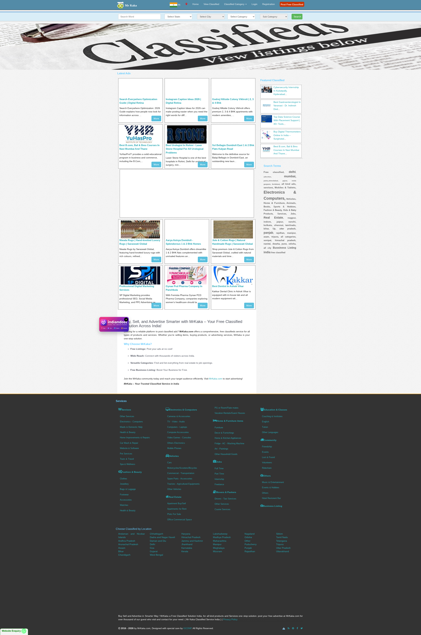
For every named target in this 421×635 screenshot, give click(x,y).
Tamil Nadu (282, 537)
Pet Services (126, 453)
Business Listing (272, 506)
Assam (121, 548)
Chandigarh (124, 554)
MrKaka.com (215, 378)
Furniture (219, 427)
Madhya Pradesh (222, 537)
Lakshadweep (220, 533)
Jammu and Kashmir (192, 541)
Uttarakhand (282, 551)
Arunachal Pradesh (128, 544)
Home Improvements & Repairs (135, 437)
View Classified (211, 4)
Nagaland (250, 533)
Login (254, 4)
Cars (169, 462)
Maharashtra (219, 541)
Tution (265, 427)
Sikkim (279, 533)
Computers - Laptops (177, 427)
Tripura (280, 544)
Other (247, 541)
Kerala (184, 551)
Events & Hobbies (270, 487)
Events (265, 452)
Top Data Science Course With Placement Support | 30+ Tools (286, 120)
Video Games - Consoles (179, 437)
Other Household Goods (226, 454)
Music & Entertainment (273, 482)
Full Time (219, 468)
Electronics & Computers (183, 409)
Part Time (219, 473)
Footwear (124, 494)
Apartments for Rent (176, 509)
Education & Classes (275, 409)
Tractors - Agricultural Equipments (183, 484)
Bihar (121, 551)
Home (195, 4)
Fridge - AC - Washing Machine (229, 443)
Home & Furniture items (230, 421)
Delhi (152, 544)
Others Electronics (176, 443)
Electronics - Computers (131, 421)
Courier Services (222, 509)
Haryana (185, 533)
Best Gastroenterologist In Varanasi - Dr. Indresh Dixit (287, 105)
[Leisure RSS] (288, 628)
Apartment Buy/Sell (176, 503)
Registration (268, 4)
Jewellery (124, 484)
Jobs (219, 461)
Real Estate (175, 497)
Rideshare (267, 468)
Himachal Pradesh (190, 537)
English (265, 421)
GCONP (187, 628)
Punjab (248, 548)
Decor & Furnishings (224, 433)
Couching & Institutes (272, 416)
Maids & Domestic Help (131, 427)
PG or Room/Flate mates (226, 408)
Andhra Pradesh (126, 541)
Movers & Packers (226, 492)
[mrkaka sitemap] (284, 628)
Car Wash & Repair (129, 443)
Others (267, 475)
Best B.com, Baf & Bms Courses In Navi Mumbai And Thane (286, 150)
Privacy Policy (230, 619)
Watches (124, 505)
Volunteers (267, 462)
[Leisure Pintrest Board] (293, 628)
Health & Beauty (128, 432)
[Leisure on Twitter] (302, 628)
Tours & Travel (127, 459)
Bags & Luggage (128, 489)
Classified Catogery (234, 4)
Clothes (123, 478)
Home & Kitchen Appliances (228, 438)
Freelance (219, 484)
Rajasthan (250, 551)
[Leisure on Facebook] (297, 628)
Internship (219, 479)
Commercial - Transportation (180, 473)
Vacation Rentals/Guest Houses (230, 413)
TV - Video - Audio (176, 421)
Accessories (126, 500)
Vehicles (174, 456)
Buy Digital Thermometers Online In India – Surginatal (287, 135)
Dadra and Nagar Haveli (162, 537)
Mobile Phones (174, 448)
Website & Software (129, 448)
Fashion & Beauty (132, 472)
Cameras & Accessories (178, 416)
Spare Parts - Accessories (179, 478)
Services (126, 409)
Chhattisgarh (156, 533)
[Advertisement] (210, 47)
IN (178, 4)
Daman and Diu (158, 541)
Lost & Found (268, 457)
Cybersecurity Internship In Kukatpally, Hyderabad (286, 91)
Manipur (217, 544)
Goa (152, 548)
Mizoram (217, 551)
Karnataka (186, 548)
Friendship (267, 446)
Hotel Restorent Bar (271, 498)
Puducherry (251, 544)
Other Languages (270, 432)
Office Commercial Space (179, 519)
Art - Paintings (221, 448)
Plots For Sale (174, 514)
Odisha (248, 537)
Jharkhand (186, 544)
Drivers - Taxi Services (225, 498)
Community (270, 440)
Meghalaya (218, 548)
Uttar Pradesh (283, 548)
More (156, 118)
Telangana (281, 541)
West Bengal (156, 554)
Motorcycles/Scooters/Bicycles (182, 468)
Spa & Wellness (127, 464)
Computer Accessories (178, 432)
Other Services (127, 416)
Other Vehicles (174, 489)
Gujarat (154, 551)
